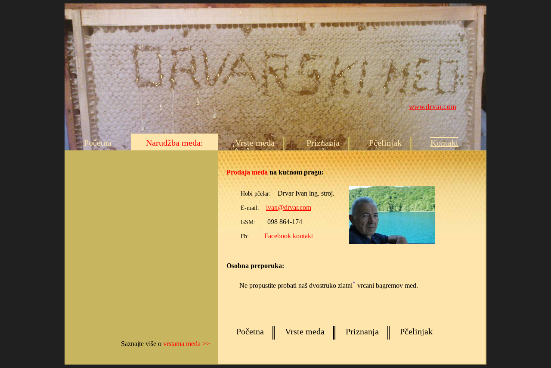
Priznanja (323, 142)
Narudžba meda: (174, 142)
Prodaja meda (247, 172)
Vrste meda (255, 142)
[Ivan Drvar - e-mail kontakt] (385, 241)
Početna (97, 142)
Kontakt (444, 142)
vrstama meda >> (186, 343)
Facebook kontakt (288, 236)
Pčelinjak (385, 142)
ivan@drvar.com (288, 207)
